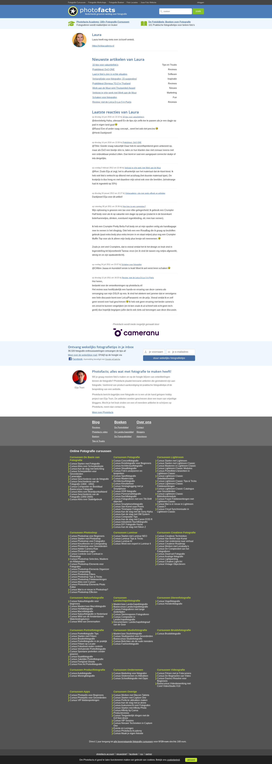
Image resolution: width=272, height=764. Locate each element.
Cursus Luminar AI (122, 541)
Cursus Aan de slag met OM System (131, 514)
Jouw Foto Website (148, 2)
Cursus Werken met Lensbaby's (173, 546)
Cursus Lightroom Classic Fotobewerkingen (170, 484)
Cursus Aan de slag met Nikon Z (129, 527)
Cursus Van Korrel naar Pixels (128, 506)
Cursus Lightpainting (167, 559)
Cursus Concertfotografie (126, 460)
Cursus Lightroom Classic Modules (174, 468)
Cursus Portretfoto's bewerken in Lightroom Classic (173, 472)
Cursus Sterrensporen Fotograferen (131, 614)
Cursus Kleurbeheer (123, 483)
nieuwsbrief (121, 754)
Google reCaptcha (112, 359)
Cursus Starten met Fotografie (85, 463)
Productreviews (121, 713)
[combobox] (175, 11)
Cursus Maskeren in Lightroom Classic (176, 466)
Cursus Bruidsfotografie (169, 633)
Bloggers (141, 432)
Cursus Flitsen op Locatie (82, 644)
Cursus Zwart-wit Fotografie (171, 554)
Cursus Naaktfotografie (81, 656)
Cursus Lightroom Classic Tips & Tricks (176, 481)
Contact (140, 427)
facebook (133, 754)
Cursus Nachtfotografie (125, 496)
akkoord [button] (191, 760)
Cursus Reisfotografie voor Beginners (132, 463)
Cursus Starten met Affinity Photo (129, 708)
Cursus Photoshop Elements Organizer (89, 569)
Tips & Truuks (98, 441)
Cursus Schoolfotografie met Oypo (130, 678)
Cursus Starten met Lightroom (172, 460)
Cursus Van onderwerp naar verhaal (175, 541)
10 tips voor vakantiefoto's (105, 65)
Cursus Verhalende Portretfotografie (88, 649)
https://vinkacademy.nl (103, 46)
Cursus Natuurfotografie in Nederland (88, 614)
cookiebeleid (173, 760)
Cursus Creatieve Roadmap (171, 543)
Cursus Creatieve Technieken (172, 536)
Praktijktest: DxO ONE (103, 69)
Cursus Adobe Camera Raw (84, 549)
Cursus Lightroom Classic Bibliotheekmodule (170, 495)
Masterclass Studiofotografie (127, 633)
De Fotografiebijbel (122, 436)
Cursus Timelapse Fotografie (128, 509)
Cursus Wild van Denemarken (85, 621)
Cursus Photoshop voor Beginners (87, 536)
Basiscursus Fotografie (81, 489)
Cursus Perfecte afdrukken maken (130, 700)
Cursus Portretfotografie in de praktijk (88, 641)
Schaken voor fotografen (104, 97)
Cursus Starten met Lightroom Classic (176, 463)
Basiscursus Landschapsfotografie (130, 607)
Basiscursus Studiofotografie (127, 639)
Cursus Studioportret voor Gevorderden (133, 636)
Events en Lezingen (123, 728)
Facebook (77, 359)
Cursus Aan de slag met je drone (129, 703)
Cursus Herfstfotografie (81, 609)
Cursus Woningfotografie (82, 676)
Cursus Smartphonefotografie (128, 504)
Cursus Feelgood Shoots (82, 661)
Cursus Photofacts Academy (127, 731)
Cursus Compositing (80, 572)
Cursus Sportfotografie (124, 476)
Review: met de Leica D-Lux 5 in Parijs (111, 102)
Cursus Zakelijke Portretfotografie (86, 659)
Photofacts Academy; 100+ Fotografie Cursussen (102, 22)
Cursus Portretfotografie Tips (84, 633)
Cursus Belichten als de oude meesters (133, 641)
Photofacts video (100, 432)
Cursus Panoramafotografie (127, 494)
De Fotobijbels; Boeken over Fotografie (169, 22)
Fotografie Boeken (116, 2)
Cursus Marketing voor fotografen (130, 673)
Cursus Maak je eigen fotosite (128, 733)
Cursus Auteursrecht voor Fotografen (131, 705)
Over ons (144, 422)
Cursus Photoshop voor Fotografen (87, 541)
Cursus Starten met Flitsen (83, 636)
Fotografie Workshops (97, 2)
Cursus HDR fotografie (124, 491)
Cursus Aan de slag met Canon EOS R (132, 519)
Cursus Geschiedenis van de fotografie (89, 479)
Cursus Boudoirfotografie (82, 639)
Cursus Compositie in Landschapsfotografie (124, 618)
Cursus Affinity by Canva (125, 710)
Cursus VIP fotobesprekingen (84, 700)
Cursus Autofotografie (81, 673)
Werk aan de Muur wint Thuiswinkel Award (113, 88)
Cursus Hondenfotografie (169, 604)
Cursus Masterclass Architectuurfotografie (124, 479)
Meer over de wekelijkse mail (82, 355)
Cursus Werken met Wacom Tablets (131, 695)
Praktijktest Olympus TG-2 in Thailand (111, 83)
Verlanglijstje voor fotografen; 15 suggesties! (114, 79)
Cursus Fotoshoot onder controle (86, 646)
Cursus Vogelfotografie (168, 601)
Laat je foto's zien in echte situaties (109, 74)
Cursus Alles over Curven (82, 582)
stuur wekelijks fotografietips (169, 358)
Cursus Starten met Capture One (129, 697)
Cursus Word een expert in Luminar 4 (132, 543)
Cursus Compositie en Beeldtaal (86, 486)
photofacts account (105, 754)
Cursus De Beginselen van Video (174, 676)
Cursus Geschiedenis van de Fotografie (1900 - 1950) (84, 482)
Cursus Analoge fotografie (170, 556)
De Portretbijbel (121, 427)
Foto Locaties (132, 2)
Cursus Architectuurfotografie (128, 466)
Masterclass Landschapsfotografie (130, 604)
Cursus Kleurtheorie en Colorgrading (88, 543)
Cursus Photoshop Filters (82, 574)
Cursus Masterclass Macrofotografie (88, 606)
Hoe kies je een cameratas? (134, 206)
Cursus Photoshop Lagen (82, 551)
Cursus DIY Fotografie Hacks (128, 524)
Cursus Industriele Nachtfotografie (130, 522)
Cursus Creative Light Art (169, 561)
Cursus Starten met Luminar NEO (130, 536)
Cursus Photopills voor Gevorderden (88, 697)
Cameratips (75, 476)
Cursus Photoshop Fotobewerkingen (88, 579)
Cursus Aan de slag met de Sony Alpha (133, 511)
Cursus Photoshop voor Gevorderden (88, 546)
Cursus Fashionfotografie (126, 644)
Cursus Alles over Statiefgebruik (86, 499)
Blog (96, 422)
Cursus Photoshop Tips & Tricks (86, 577)
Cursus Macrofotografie (81, 611)
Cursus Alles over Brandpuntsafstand (88, 491)
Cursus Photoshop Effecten (83, 592)
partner (148, 754)
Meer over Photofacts (102, 412)
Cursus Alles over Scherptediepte (86, 466)
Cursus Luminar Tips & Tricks (128, 538)
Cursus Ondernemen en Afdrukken (130, 676)
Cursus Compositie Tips (125, 517)
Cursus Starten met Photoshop (85, 538)
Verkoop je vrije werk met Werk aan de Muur (114, 92)
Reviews (96, 427)
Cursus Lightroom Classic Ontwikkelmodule (170, 477)
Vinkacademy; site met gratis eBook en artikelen (145, 193)
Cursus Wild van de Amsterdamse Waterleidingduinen (87, 617)
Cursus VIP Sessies (123, 720)
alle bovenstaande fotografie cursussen (133, 741)
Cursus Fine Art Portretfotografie (86, 664)
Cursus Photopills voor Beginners (87, 695)
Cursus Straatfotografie (125, 468)
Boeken (95, 436)
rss (141, 754)
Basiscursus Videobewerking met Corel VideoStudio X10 (174, 684)
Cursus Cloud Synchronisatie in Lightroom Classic (173, 510)
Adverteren (142, 436)
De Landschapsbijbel (124, 432)
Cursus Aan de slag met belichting (87, 469)
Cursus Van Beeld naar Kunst (172, 538)
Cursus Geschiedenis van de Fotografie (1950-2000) (84, 495)
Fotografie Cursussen (77, 2)
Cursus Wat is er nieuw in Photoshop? (89, 589)
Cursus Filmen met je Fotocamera (174, 673)
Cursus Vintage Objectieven (171, 564)
